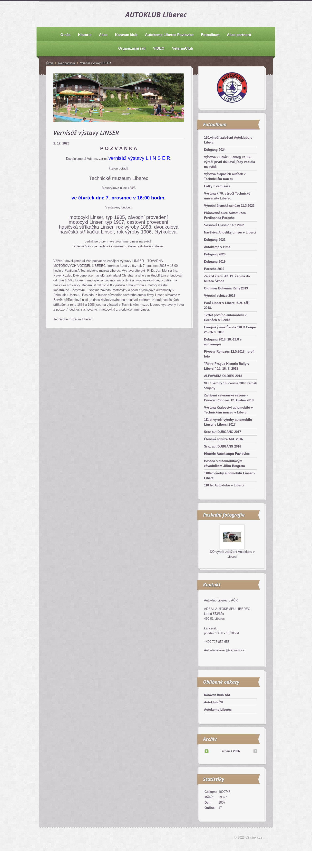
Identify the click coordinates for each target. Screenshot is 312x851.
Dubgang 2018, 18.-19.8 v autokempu (223, 342)
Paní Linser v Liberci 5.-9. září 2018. (226, 305)
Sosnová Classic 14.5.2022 (224, 225)
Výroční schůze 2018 (219, 295)
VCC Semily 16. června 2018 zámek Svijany (230, 385)
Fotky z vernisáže (217, 186)
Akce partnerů (66, 63)
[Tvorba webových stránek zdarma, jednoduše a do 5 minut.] (264, 838)
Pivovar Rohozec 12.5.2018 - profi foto (229, 354)
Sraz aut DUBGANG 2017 (222, 432)
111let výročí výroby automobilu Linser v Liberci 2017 (228, 422)
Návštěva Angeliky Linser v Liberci (230, 232)
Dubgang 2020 (214, 254)
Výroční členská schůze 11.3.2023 (229, 205)
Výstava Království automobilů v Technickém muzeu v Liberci (228, 410)
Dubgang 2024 (214, 150)
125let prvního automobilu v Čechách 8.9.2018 (225, 317)
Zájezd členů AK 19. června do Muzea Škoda (227, 278)
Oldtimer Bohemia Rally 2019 (226, 288)
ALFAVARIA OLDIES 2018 (223, 376)
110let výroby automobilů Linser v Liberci (229, 475)
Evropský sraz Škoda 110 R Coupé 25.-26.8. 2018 (230, 329)
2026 (236, 751)
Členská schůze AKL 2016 (223, 439)
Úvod (49, 63)
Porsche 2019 (214, 269)
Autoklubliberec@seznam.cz (224, 650)
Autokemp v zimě (217, 247)
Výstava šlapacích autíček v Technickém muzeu (224, 176)
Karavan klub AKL (217, 695)
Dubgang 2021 (214, 240)
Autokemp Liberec (218, 709)
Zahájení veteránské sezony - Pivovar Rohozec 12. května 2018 (229, 398)
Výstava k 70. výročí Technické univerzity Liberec (227, 196)
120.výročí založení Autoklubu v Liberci (228, 140)
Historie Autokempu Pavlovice (227, 454)
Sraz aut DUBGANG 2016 (222, 446)
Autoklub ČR (213, 702)
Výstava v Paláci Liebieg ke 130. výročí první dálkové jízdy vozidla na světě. (229, 162)
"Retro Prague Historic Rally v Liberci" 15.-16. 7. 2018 (226, 366)
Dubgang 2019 (214, 261)
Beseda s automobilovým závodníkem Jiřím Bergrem (224, 463)
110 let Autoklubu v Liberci (224, 485)
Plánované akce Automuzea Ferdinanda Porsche (225, 215)
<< (206, 751)
